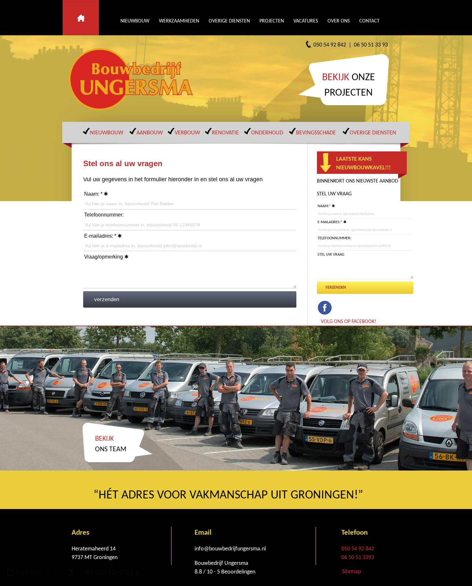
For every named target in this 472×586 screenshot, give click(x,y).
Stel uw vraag (331, 255)
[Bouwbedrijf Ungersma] (133, 79)
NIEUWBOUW (134, 21)
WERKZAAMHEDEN (179, 21)
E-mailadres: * (100, 236)
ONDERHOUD (267, 133)
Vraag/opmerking (103, 256)
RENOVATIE (225, 133)
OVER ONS (339, 21)
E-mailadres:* (330, 222)
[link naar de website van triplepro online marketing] (33, 574)
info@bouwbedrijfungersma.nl (230, 549)
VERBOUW (187, 133)
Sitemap (351, 572)
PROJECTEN (271, 21)
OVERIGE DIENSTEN (229, 21)
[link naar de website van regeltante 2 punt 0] (103, 574)
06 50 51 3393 (357, 558)
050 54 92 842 (357, 549)
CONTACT (369, 21)
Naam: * (93, 194)
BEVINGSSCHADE (316, 133)
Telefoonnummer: (104, 214)
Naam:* (324, 206)
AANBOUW (149, 133)
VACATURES (305, 21)
